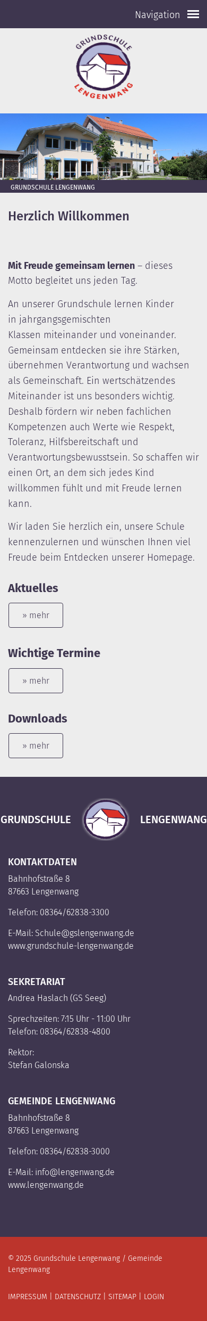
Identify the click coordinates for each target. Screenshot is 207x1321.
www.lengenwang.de (46, 1185)
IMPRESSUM (27, 1296)
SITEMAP (122, 1296)
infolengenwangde (75, 1172)
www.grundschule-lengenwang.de (71, 946)
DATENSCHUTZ (78, 1296)
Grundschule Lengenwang (53, 187)
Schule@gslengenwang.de (85, 933)
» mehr (35, 615)
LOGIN (154, 1296)
